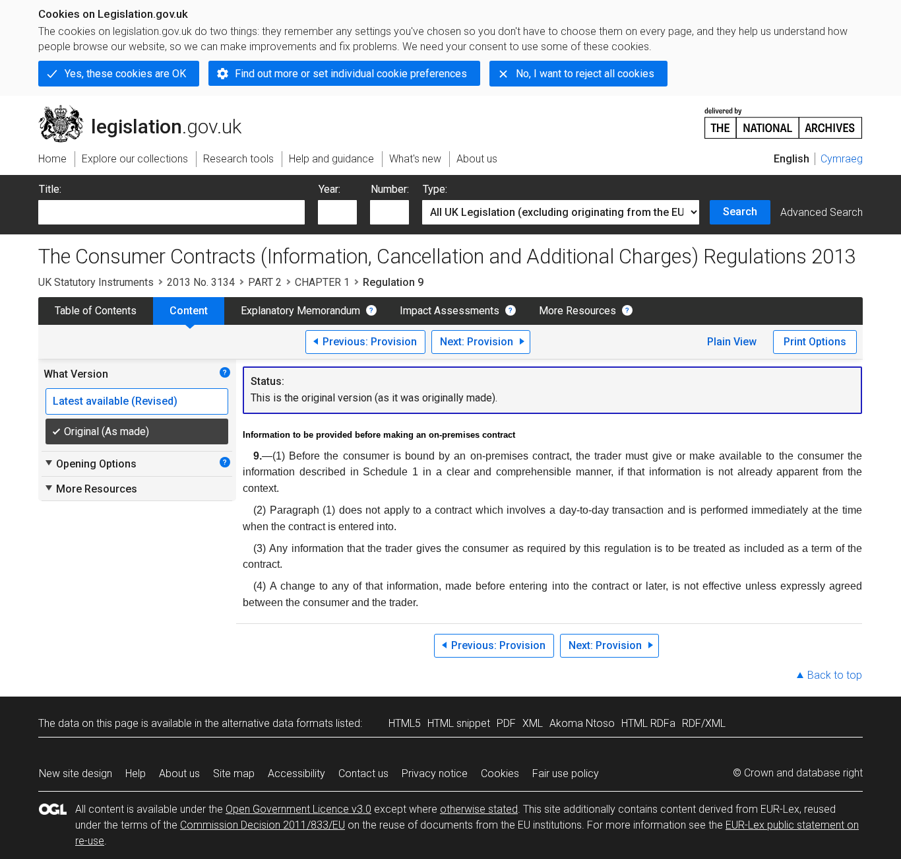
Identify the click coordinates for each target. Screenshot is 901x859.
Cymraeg (842, 159)
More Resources (577, 310)
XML (532, 723)
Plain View (732, 341)
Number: (390, 189)
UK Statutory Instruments (96, 282)
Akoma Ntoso (582, 723)
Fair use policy (565, 773)
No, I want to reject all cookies (585, 73)
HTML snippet (458, 723)
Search (740, 211)
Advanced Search (821, 212)
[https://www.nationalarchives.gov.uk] (783, 118)
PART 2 (265, 282)
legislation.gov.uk (147, 110)
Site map (234, 773)
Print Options (815, 341)
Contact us (363, 773)
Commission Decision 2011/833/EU (262, 825)
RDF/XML (704, 723)
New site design (75, 773)
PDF (506, 723)
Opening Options (90, 463)
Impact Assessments (449, 310)
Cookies (500, 773)
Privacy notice (435, 773)
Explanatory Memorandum (300, 310)
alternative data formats (277, 723)
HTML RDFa (648, 723)
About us (179, 773)
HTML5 (404, 723)
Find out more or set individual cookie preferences (351, 73)
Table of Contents (96, 310)
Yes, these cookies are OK (125, 73)
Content (189, 310)
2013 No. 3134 (201, 282)
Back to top (834, 675)
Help (135, 773)
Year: (329, 189)
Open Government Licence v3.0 (298, 809)
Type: (435, 189)
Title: (50, 189)
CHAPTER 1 (322, 282)
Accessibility (296, 773)
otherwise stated (479, 809)
